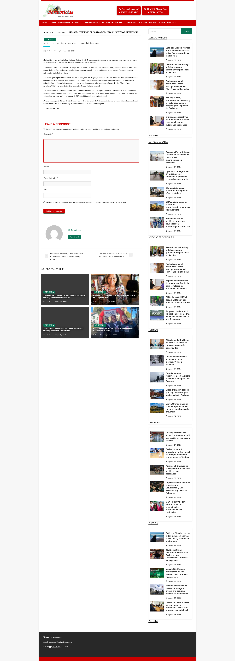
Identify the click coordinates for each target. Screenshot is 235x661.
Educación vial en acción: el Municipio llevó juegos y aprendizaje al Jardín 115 (178, 222)
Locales (52, 23)
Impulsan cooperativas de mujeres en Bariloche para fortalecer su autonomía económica (177, 121)
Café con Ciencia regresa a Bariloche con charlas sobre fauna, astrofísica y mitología (178, 52)
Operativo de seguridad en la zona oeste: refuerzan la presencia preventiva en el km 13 (177, 175)
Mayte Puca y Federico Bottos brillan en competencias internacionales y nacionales (177, 507)
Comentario (48, 134)
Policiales (120, 23)
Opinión (162, 23)
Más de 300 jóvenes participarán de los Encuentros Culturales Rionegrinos (177, 573)
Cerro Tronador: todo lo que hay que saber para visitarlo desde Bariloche (178, 392)
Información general (94, 23)
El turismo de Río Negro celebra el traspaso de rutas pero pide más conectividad (177, 344)
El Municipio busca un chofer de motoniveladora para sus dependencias (178, 206)
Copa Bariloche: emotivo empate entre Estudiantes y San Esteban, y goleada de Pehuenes (178, 487)
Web (45, 189)
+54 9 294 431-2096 (60, 646)
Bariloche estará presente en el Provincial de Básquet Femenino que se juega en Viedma (178, 453)
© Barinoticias (52, 51)
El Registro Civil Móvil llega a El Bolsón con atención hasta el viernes (178, 300)
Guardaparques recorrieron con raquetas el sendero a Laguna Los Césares (178, 377)
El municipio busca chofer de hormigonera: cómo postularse (177, 190)
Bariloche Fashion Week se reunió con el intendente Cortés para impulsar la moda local (177, 606)
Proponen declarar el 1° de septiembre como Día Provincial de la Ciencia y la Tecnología (177, 315)
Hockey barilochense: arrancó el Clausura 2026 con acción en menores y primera (178, 437)
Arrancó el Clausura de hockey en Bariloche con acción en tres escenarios (178, 470)
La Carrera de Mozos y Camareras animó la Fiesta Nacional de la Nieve (113, 329)
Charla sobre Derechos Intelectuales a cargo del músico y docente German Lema (63, 329)
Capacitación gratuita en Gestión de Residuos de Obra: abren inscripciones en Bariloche (177, 157)
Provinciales (64, 23)
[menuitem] (44, 23)
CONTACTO (171, 23)
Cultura (153, 23)
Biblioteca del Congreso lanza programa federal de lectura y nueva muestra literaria (64, 296)
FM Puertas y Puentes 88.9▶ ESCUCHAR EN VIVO (129, 10)
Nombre (47, 166)
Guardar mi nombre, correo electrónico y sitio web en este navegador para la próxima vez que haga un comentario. (86, 202)
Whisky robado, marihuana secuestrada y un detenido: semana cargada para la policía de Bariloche (178, 103)
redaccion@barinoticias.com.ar (60, 642)
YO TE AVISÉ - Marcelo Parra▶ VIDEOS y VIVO (155, 10)
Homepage (48, 32)
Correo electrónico (50, 178)
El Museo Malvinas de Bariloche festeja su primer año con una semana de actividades (177, 590)
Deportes (143, 23)
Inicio (44, 23)
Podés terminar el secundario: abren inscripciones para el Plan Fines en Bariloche (177, 85)
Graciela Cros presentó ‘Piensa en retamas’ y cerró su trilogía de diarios (114, 296)
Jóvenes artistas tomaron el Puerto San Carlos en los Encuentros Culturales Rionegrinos (177, 555)
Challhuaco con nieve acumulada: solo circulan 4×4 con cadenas (176, 360)
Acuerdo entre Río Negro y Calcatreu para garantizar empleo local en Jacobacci (178, 68)
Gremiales (132, 23)
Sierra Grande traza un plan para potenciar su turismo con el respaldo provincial (177, 408)
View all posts (75, 237)
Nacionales (77, 23)
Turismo (109, 23)
